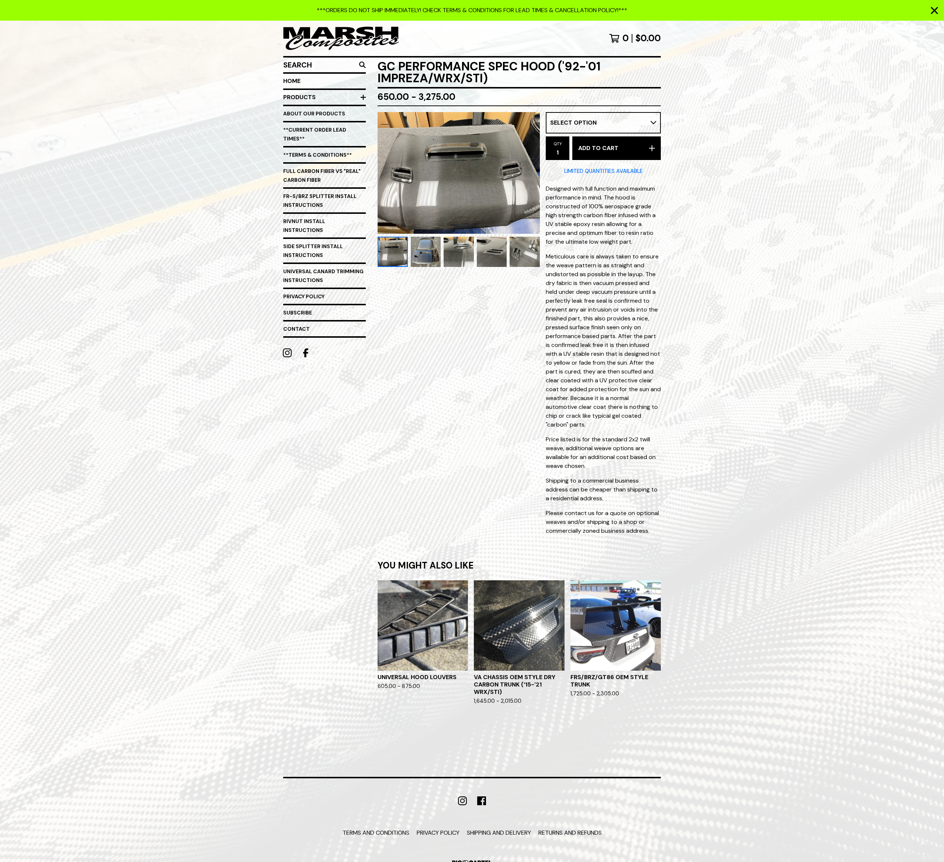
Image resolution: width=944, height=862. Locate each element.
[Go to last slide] (388, 173)
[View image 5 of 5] (525, 252)
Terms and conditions (376, 833)
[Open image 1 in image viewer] (459, 173)
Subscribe (297, 312)
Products (299, 97)
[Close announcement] (934, 10)
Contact (296, 329)
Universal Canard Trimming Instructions (323, 276)
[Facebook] (305, 353)
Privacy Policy (303, 296)
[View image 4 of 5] (492, 252)
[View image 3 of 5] (459, 252)
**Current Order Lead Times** (314, 134)
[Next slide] (529, 173)
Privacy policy (438, 833)
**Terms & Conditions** (317, 155)
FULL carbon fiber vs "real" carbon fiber (322, 175)
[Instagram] (287, 353)
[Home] (341, 38)
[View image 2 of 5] (426, 252)
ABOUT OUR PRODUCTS (314, 113)
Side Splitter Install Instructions (313, 250)
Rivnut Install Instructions (304, 225)
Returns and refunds (570, 833)
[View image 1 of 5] (393, 252)
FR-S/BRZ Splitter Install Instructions (320, 200)
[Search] (362, 65)
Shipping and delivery (499, 833)
